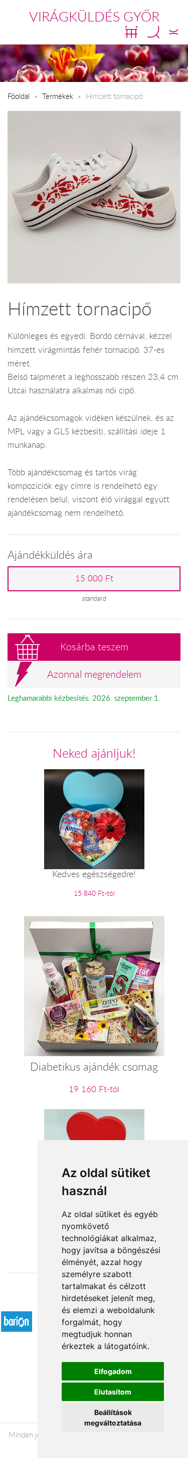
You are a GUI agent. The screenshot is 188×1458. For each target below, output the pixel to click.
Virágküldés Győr (94, 16)
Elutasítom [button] (112, 1392)
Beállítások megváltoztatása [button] (112, 1417)
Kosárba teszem (94, 646)
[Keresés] (153, 32)
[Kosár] (131, 32)
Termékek (57, 96)
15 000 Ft (94, 578)
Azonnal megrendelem (94, 674)
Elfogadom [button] (113, 1371)
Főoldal (19, 96)
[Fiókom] (173, 32)
